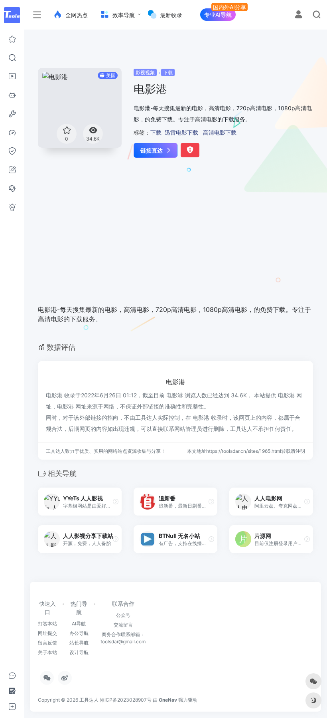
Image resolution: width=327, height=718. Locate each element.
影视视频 (145, 72)
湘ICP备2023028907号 (126, 700)
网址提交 (47, 633)
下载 (168, 72)
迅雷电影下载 (181, 132)
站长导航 (79, 643)
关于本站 (47, 652)
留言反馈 (47, 643)
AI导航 (79, 624)
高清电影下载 (219, 132)
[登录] (298, 15)
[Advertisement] (167, 237)
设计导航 (79, 652)
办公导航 (79, 633)
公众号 (123, 615)
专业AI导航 (218, 14)
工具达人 (88, 700)
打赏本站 (47, 624)
